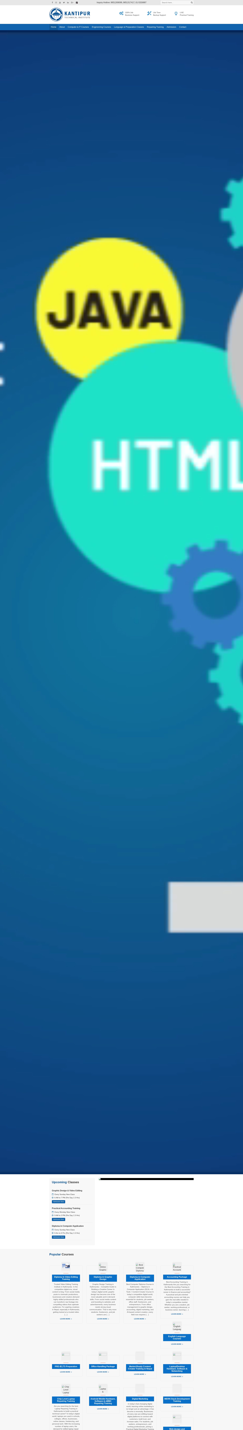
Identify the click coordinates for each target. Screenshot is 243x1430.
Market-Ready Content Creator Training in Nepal (140, 1367)
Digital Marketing (140, 1399)
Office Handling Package (103, 1366)
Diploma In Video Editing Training (66, 1278)
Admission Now (58, 1202)
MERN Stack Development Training (177, 1400)
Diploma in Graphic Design (103, 1278)
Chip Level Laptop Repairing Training (66, 1400)
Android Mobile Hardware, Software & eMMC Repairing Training (102, 1401)
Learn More (65, 1319)
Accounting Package (177, 1277)
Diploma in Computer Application (140, 1278)
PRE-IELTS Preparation (66, 1366)
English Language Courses (177, 1337)
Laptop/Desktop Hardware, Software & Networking (177, 1368)
